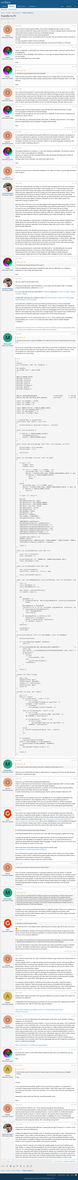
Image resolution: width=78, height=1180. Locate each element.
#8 (75, 167)
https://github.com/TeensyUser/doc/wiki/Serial (30, 849)
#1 (75, 26)
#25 (75, 1124)
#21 (75, 1016)
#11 (75, 278)
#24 (75, 1104)
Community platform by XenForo (39, 1178)
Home (4, 6)
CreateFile (46, 292)
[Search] (75, 6)
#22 (75, 1049)
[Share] (73, 26)
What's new (21, 6)
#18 (75, 920)
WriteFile (48, 317)
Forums (12, 6)
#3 (75, 66)
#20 (75, 992)
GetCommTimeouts (50, 298)
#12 (75, 334)
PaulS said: (20, 1069)
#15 (75, 810)
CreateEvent (32, 319)
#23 (75, 1065)
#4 (75, 89)
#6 (75, 132)
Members (32, 6)
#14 (75, 778)
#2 (75, 47)
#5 (75, 106)
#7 (75, 148)
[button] (26, 6)
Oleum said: (20, 70)
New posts (4, 9)
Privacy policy (61, 1175)
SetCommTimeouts (64, 298)
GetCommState (20, 300)
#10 (75, 258)
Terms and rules (51, 1175)
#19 (75, 955)
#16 (75, 863)
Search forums (12, 9)
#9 (75, 183)
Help (67, 1175)
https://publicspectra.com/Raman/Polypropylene (31, 1045)
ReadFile (30, 317)
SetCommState (31, 300)
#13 (75, 760)
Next (8, 22)
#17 (75, 889)
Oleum (4, 19)
